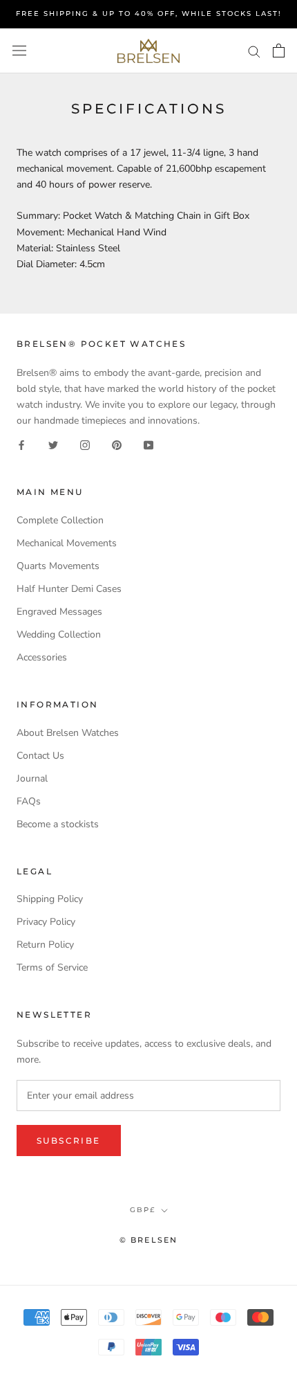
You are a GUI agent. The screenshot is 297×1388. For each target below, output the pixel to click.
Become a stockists (58, 824)
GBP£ (142, 1209)
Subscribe (69, 1140)
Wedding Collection (59, 634)
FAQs (29, 801)
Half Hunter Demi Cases (69, 588)
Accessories (42, 657)
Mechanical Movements (67, 543)
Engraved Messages (59, 611)
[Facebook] (21, 444)
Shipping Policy (50, 898)
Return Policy (45, 944)
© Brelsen (148, 1240)
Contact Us (40, 755)
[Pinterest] (117, 444)
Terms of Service (52, 967)
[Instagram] (85, 444)
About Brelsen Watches (68, 732)
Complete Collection (60, 520)
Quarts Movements (58, 566)
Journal (32, 778)
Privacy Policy (46, 921)
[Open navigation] (19, 51)
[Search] (254, 51)
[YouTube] (148, 444)
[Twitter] (53, 444)
